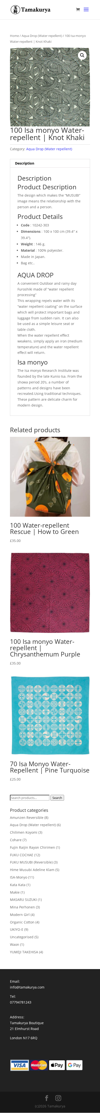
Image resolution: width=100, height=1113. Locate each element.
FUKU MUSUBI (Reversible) (31, 862)
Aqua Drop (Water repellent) (42, 35)
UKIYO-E (16, 929)
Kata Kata (17, 884)
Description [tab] (24, 163)
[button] (82, 55)
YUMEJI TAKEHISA (24, 952)
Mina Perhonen (22, 907)
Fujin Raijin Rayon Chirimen (32, 847)
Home (14, 35)
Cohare (16, 840)
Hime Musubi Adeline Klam (32, 869)
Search (57, 798)
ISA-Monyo (18, 877)
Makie (15, 892)
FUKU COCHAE (21, 855)
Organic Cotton (22, 922)
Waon (14, 944)
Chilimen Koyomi (23, 832)
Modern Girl (20, 914)
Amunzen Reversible (26, 817)
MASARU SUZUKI (23, 899)
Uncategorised (21, 937)
